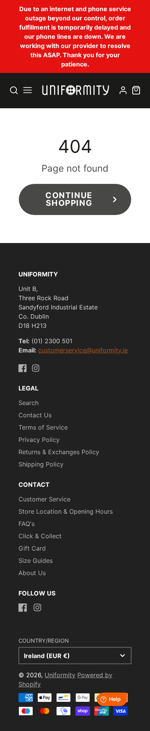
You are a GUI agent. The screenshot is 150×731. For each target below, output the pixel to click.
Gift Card (32, 548)
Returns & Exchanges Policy (58, 452)
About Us (32, 573)
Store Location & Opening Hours (65, 511)
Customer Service (44, 499)
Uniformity (60, 675)
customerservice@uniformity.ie (83, 350)
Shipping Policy (40, 464)
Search (28, 403)
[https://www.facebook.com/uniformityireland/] (22, 368)
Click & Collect (40, 536)
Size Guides (35, 560)
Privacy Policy (39, 439)
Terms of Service (43, 427)
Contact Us (35, 415)
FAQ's (26, 524)
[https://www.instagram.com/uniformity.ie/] (36, 368)
